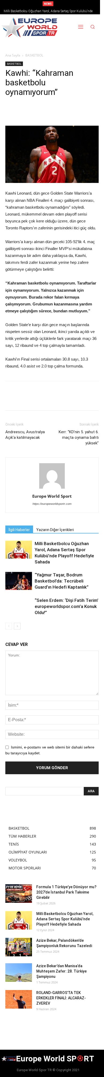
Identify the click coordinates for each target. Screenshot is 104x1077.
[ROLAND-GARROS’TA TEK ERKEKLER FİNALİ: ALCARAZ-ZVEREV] (18, 999)
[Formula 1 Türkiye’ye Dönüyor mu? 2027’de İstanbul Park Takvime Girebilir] (18, 893)
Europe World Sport (52, 496)
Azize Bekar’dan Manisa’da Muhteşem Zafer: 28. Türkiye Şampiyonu (61, 971)
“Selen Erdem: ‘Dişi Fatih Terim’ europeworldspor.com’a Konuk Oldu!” (66, 606)
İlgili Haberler (19, 530)
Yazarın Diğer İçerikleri (55, 530)
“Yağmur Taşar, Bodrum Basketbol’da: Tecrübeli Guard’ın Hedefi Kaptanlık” (62, 581)
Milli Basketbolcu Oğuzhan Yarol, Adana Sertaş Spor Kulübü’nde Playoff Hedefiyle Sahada (64, 919)
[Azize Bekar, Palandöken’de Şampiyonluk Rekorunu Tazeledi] (18, 947)
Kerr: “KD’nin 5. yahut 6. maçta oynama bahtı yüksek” (79, 437)
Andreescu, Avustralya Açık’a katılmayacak (25, 435)
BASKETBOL (34, 55)
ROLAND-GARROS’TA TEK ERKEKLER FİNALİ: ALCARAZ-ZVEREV (61, 998)
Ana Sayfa (12, 55)
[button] (92, 27)
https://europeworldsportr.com (52, 503)
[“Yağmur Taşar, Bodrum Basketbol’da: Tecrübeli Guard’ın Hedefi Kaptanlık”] (18, 581)
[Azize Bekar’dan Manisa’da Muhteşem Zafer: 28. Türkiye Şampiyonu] (18, 972)
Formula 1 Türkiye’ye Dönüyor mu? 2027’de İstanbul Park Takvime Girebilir (66, 892)
